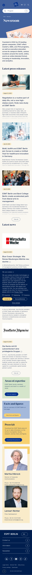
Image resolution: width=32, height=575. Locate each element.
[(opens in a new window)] (16, 240)
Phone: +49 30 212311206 (13, 518)
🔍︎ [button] (28, 4)
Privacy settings (6, 567)
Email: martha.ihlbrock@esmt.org (14, 485)
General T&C (13, 564)
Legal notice (5, 564)
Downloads (15, 567)
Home (4, 16)
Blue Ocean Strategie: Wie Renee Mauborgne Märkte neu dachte (15, 259)
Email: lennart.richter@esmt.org (14, 520)
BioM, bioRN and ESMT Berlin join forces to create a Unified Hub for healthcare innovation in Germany (15, 152)
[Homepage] (16, 5)
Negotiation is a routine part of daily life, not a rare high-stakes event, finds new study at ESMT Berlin (15, 102)
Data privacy (21, 564)
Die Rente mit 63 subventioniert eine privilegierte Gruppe (11, 348)
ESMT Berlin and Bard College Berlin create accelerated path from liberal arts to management (15, 197)
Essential (7, 295)
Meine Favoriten (25, 4)
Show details (16, 303)
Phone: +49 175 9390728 (12, 483)
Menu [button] (3, 5)
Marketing (17, 295)
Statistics (27, 295)
